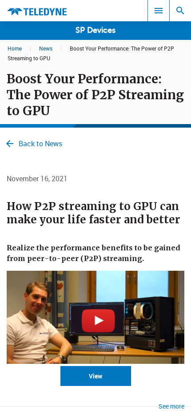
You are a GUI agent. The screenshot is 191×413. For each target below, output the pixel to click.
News (45, 48)
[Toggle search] (180, 10)
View (95, 376)
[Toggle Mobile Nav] (158, 10)
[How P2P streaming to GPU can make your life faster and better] (95, 361)
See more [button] (171, 406)
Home (15, 48)
